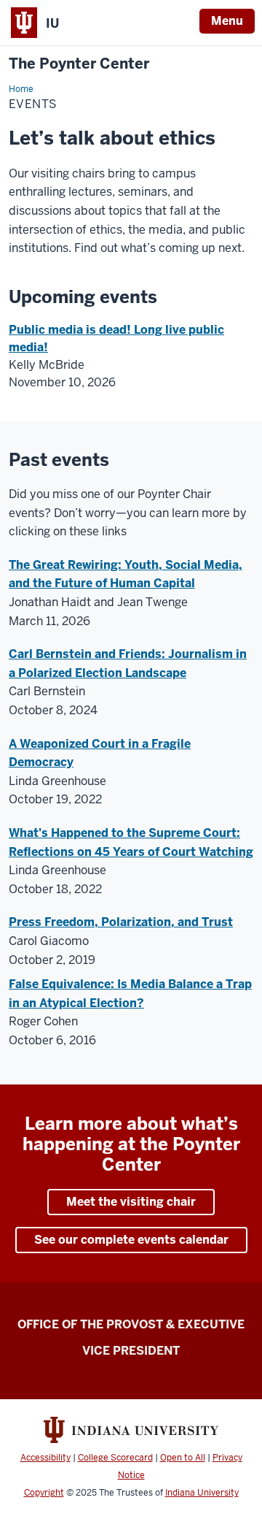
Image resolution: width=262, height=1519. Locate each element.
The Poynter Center (79, 64)
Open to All (182, 1457)
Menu (227, 20)
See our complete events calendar (131, 1239)
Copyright (44, 1493)
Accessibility (45, 1457)
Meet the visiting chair (131, 1201)
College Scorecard (115, 1457)
